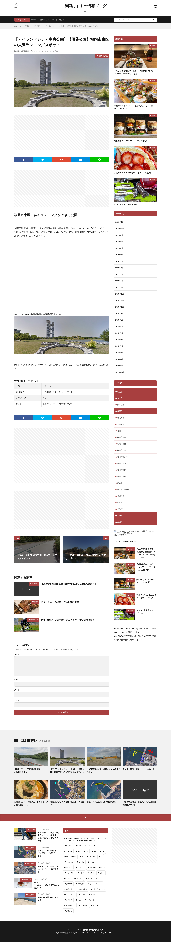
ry (67, 857)
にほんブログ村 (120, 535)
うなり (92, 873)
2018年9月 (119, 313)
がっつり (96, 905)
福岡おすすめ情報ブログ (85, 6)
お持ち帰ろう (70, 894)
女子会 (55, 20)
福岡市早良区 (122, 463)
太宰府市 (120, 424)
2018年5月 (119, 339)
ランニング (50, 51)
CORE (98, 846)
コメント (17, 654)
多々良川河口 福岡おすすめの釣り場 (138, 769)
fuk (87, 851)
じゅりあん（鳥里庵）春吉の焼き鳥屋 (60, 601)
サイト (16, 700)
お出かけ (81, 884)
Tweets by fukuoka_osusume (125, 541)
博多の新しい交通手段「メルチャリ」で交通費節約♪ (67, 619)
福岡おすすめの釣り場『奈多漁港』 (102, 802)
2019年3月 (119, 274)
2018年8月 (119, 320)
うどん (103, 867)
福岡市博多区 (122, 450)
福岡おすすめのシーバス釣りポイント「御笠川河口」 (48, 869)
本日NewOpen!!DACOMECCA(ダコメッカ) (46, 885)
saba (74, 857)
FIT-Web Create (86, 933)
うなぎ (81, 873)
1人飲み (69, 846)
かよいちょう (70, 905)
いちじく (81, 867)
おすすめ (69, 884)
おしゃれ (79, 878)
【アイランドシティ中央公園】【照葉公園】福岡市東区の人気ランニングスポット (72, 26)
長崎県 (120, 515)
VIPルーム (69, 862)
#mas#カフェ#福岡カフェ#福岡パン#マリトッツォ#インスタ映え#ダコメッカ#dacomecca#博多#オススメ (85, 839)
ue (101, 857)
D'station (69, 851)
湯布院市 (120, 405)
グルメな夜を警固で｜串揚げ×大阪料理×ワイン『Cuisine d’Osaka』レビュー (134, 72)
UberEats (92, 857)
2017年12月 (120, 372)
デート (48, 20)
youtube (92, 862)
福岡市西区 (121, 476)
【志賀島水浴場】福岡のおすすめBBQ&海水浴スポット (69, 583)
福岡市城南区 (122, 457)
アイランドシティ (40, 51)
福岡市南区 (121, 444)
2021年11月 (120, 229)
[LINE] (99, 159)
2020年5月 (119, 261)
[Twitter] (42, 159)
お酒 (79, 900)
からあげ (84, 905)
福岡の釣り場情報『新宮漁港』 (48, 898)
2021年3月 (119, 248)
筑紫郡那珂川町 (123, 489)
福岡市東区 (36, 26)
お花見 (83, 894)
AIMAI (79, 846)
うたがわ (93, 867)
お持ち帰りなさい (99, 889)
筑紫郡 (120, 483)
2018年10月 (120, 307)
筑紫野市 (120, 496)
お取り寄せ (70, 889)
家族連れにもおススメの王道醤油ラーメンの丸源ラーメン (31, 803)
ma (95, 851)
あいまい (69, 867)
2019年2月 (119, 281)
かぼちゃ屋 (90, 900)
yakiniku (81, 862)
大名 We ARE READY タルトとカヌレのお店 (132, 172)
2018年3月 (119, 352)
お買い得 (69, 900)
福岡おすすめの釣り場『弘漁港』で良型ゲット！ (67, 803)
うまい (102, 873)
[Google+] (61, 159)
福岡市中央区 (34, 619)
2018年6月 (119, 333)
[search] (154, 20)
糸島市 (120, 509)
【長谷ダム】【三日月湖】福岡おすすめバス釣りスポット (31, 770)
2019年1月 (119, 287)
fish (79, 851)
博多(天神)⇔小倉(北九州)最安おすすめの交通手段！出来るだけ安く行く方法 (48, 836)
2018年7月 (119, 326)
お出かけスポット (96, 884)
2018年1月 (119, 366)
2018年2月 (119, 359)
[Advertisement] (61, 132)
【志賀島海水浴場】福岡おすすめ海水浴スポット (103, 770)
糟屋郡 (120, 502)
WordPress (110, 933)
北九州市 (120, 418)
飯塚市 (120, 522)
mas (103, 851)
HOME (18, 26)
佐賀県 (120, 392)
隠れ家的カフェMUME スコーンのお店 (130, 140)
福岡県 (27, 26)
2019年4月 (119, 268)
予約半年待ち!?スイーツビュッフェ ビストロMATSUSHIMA (133, 107)
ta (32, 51)
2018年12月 (120, 294)
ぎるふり (69, 911)
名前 (16, 679)
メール (17, 690)
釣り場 (61, 20)
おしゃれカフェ (93, 878)
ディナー (41, 20)
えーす (68, 878)
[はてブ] (80, 159)
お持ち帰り (83, 889)
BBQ (88, 846)
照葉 (56, 51)
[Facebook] (23, 159)
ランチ (33, 20)
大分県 (120, 398)
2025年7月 (119, 222)
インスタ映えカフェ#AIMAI (126, 204)
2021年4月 (119, 242)
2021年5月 (119, 235)
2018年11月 (120, 300)
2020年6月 (119, 255)
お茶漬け (94, 894)
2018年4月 (119, 346)
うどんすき (70, 873)
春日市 (120, 431)
